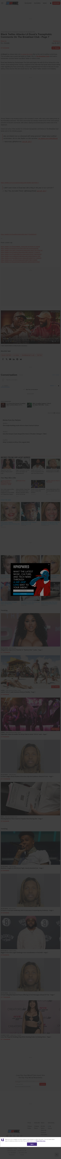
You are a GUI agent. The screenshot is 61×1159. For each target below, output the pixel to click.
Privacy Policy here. (41, 1141)
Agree (31, 1144)
